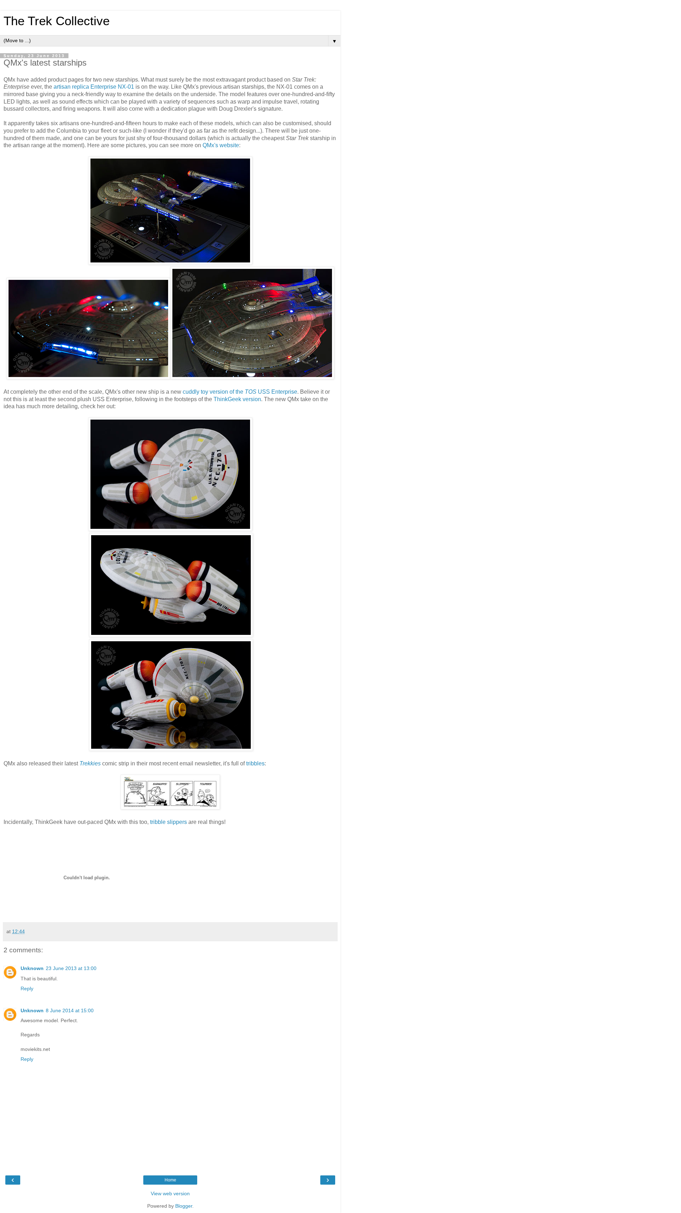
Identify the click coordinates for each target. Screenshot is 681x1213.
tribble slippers (168, 822)
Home (170, 1180)
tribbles (255, 763)
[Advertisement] (221, 867)
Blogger (183, 1206)
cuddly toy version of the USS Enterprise (240, 392)
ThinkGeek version (237, 399)
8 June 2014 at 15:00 (70, 1010)
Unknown (32, 968)
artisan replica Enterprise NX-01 (94, 87)
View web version (170, 1193)
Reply (27, 988)
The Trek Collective (57, 21)
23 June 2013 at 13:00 (71, 968)
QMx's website (221, 145)
